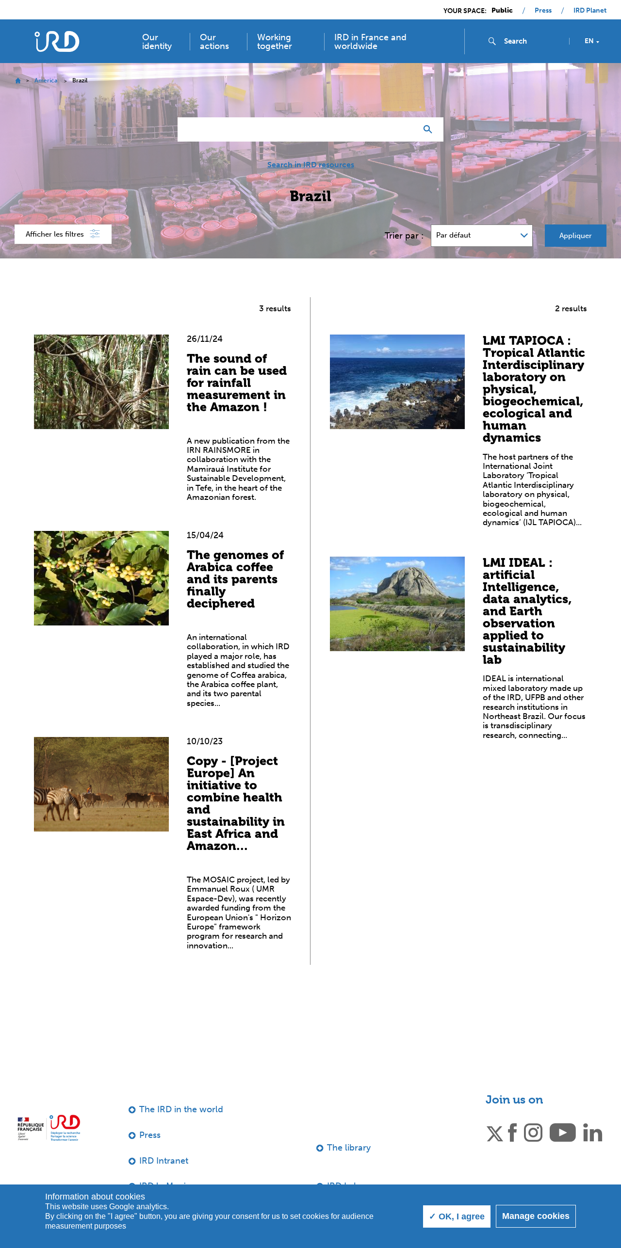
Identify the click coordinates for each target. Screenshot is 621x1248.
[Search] (430, 129)
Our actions (214, 41)
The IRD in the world (181, 1109)
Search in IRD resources (310, 165)
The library (349, 1147)
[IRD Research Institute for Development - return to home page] (49, 1127)
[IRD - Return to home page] (57, 41)
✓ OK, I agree (457, 1216)
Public (502, 10)
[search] (532, 41)
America (45, 80)
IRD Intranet (163, 1160)
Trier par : (404, 235)
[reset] (405, 129)
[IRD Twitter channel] (495, 1131)
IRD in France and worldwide (370, 41)
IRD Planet (589, 10)
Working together (274, 41)
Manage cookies (536, 1216)
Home (18, 80)
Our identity (157, 41)
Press (543, 10)
